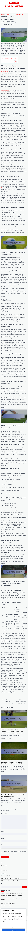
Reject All (13, 927)
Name (3, 831)
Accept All (13, 930)
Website (3, 845)
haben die (3, 188)
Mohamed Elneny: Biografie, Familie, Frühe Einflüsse (11, 893)
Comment (4, 814)
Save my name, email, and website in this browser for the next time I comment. (15, 852)
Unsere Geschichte (5, 868)
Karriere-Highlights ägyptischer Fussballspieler (12, 14)
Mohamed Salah (5, 71)
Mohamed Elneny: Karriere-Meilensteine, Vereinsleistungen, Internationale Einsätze (12, 763)
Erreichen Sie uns (4, 870)
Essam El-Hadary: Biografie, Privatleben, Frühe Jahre (11, 906)
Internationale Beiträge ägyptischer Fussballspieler (11, 876)
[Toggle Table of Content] (14, 61)
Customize (14, 925)
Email (3, 838)
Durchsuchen (4, 865)
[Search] (26, 11)
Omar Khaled (4, 27)
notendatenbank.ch (14, 5)
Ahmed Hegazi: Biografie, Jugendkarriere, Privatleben (11, 895)
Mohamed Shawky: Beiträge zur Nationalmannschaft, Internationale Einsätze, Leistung (12, 902)
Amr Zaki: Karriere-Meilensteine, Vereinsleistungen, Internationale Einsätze (12, 730)
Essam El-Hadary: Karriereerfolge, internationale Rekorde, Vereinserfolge (13, 795)
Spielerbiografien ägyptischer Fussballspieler (10, 880)
